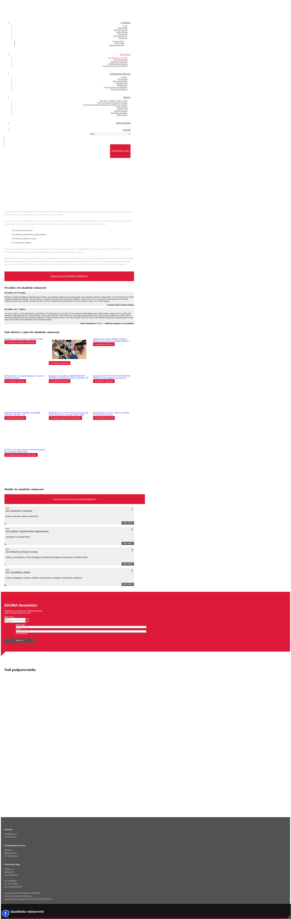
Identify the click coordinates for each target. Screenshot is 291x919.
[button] (5, 913)
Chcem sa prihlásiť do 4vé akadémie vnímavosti (75, 499)
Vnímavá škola (75, 418)
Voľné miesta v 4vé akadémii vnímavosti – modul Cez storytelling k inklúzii (22, 408)
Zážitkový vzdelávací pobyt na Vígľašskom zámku (23, 371)
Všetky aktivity (122, 115)
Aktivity (126, 97)
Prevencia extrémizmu (119, 89)
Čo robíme (125, 54)
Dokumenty (123, 38)
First (27, 619)
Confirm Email (21, 634)
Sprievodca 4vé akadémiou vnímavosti (69, 276)
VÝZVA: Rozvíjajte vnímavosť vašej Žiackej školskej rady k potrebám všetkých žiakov (24, 482)
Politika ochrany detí (116, 45)
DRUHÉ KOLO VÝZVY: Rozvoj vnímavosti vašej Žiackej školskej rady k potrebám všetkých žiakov (68, 444)
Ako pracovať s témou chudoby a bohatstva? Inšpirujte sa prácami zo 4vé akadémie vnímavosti (113, 370)
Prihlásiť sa (19, 640)
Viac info (127, 523)
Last (27, 621)
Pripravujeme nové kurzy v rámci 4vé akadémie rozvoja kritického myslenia (114, 445)
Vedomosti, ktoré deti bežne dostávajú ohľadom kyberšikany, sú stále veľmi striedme (70, 371)
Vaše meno (9, 617)
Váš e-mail (21, 625)
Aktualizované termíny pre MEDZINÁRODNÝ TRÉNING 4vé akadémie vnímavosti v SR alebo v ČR (70, 407)
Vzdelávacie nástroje (120, 74)
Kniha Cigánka (123, 123)
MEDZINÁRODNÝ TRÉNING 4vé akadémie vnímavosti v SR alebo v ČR (24, 445)
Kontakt (126, 130)
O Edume (125, 22)
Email (18, 629)
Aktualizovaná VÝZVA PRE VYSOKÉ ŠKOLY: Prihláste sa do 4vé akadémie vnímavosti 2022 (114, 408)
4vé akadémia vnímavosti (15, 342)
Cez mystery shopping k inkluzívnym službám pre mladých (105, 105)
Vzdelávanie (29, 342)
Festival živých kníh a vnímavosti (115, 66)
